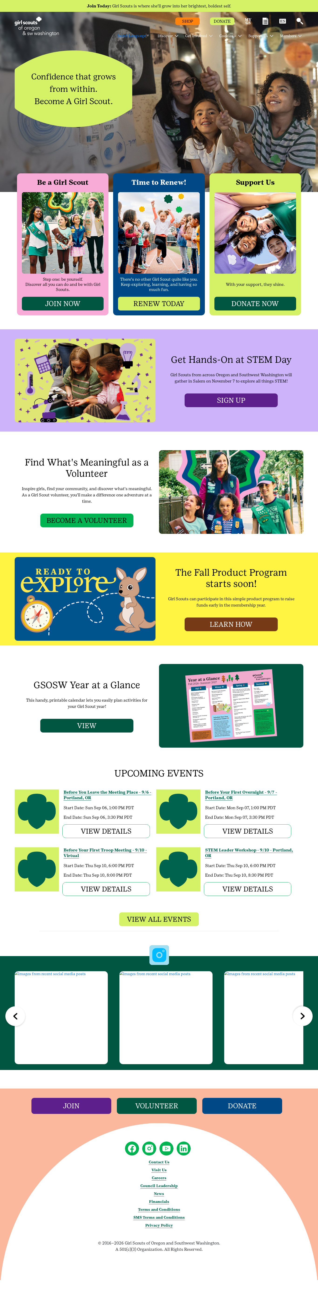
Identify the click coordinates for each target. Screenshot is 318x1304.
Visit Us (159, 1170)
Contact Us (159, 1162)
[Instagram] (61, 1017)
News (159, 1194)
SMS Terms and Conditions (159, 1217)
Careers (159, 1178)
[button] (248, 23)
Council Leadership (159, 1186)
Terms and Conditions (159, 1209)
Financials (159, 1201)
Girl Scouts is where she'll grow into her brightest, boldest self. (159, 5)
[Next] (303, 1016)
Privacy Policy (159, 1225)
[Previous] (15, 1016)
